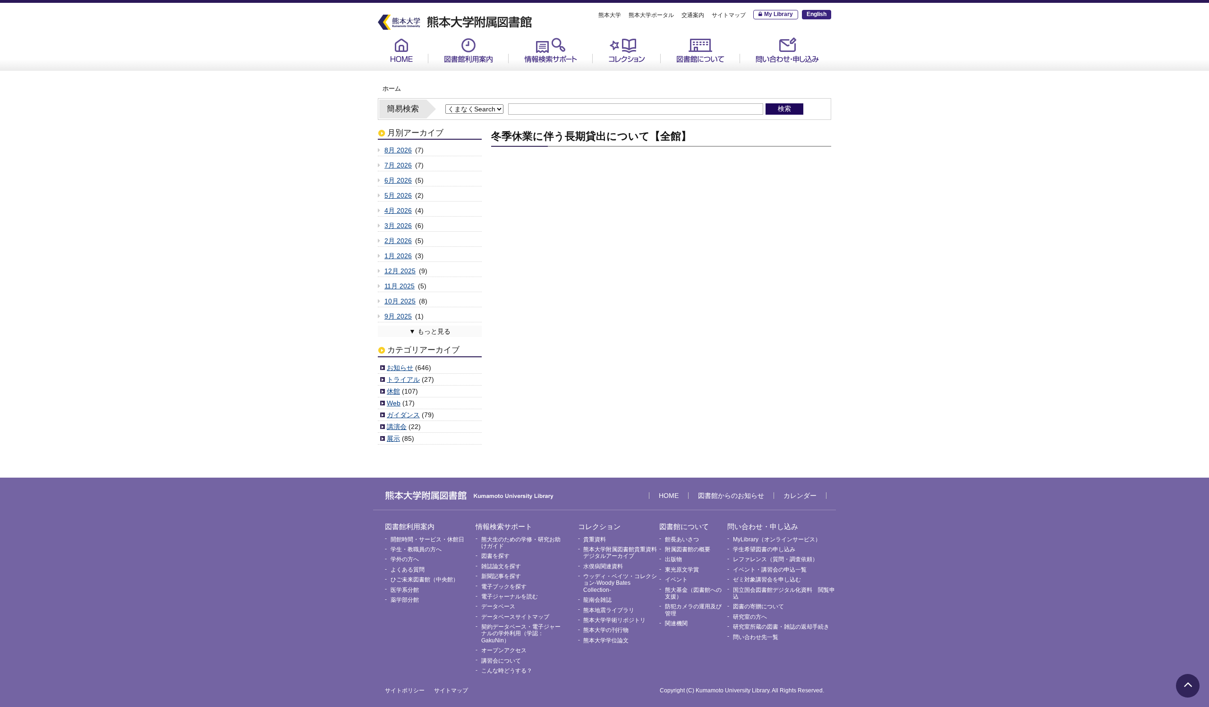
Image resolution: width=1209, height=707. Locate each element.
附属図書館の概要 (687, 549)
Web (393, 403)
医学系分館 (405, 590)
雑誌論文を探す (501, 566)
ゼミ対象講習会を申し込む (767, 579)
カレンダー (800, 495)
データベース (498, 606)
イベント (676, 579)
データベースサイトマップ (515, 617)
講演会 (397, 426)
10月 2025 (400, 301)
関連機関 (676, 623)
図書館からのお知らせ (731, 495)
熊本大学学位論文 (606, 640)
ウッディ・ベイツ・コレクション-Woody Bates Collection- (620, 583)
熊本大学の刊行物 (606, 630)
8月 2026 (398, 150)
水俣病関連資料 (603, 566)
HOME (401, 50)
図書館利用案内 (468, 50)
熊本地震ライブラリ (608, 610)
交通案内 (692, 15)
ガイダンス (403, 415)
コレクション (627, 50)
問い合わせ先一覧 (755, 637)
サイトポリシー (405, 690)
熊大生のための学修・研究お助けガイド (560, 74)
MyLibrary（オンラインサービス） (790, 74)
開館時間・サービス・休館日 (480, 71)
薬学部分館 (405, 600)
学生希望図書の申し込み (764, 549)
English (816, 14)
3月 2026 (398, 225)
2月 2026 (398, 240)
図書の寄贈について (758, 606)
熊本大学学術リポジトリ (614, 620)
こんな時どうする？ (506, 670)
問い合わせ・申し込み (787, 50)
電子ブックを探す (504, 586)
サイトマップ (729, 15)
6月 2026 (398, 180)
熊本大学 (609, 15)
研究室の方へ (750, 617)
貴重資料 (614, 71)
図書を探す (495, 556)
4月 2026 (398, 210)
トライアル (403, 379)
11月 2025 (399, 286)
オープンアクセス (504, 650)
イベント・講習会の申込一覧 (770, 569)
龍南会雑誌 (597, 600)
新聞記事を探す (501, 576)
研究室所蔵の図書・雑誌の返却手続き (781, 626)
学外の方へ (405, 559)
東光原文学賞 (682, 569)
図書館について (700, 50)
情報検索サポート (551, 50)
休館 (393, 391)
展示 (393, 438)
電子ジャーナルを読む (509, 596)
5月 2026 (398, 195)
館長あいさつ (689, 71)
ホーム (392, 88)
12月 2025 (400, 271)
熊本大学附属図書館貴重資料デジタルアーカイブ (620, 552)
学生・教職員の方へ (416, 549)
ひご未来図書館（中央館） (425, 579)
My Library (778, 14)
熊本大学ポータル (651, 15)
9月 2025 (398, 316)
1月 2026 (398, 255)
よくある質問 (408, 569)
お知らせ (400, 367)
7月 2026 (398, 165)
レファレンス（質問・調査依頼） (775, 559)
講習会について (501, 660)
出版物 (673, 559)
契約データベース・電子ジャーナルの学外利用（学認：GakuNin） (521, 633)
